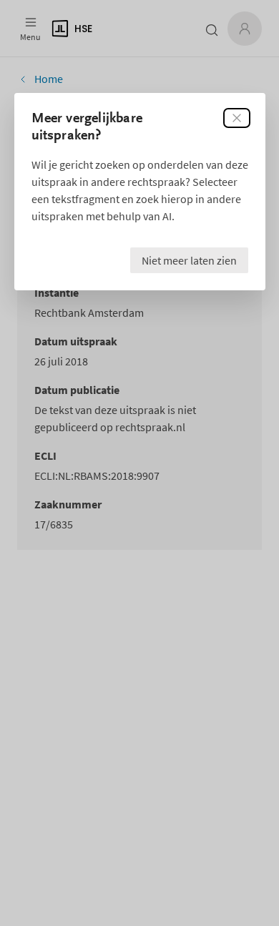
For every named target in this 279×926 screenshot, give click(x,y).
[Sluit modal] (236, 118)
